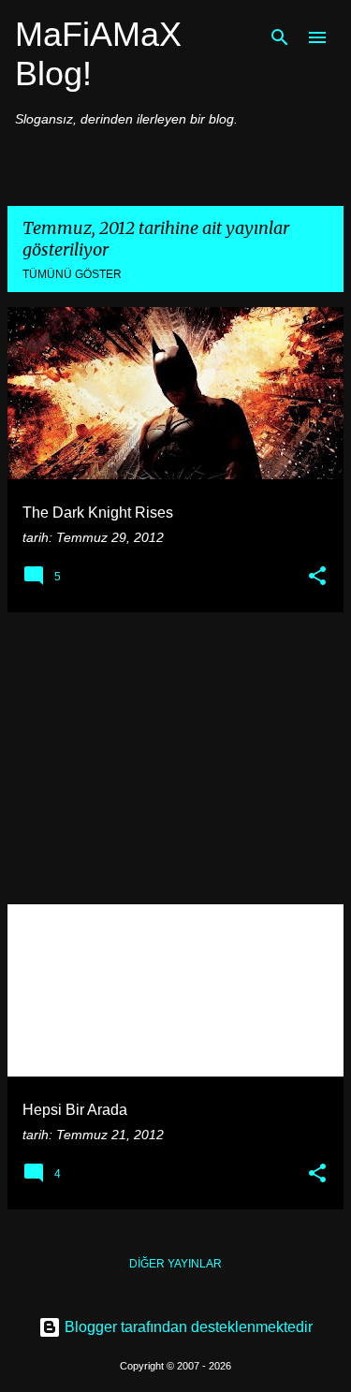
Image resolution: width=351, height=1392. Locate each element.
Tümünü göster (72, 274)
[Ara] (280, 37)
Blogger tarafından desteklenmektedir (187, 1327)
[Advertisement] (175, 758)
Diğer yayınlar (175, 1263)
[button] (317, 577)
